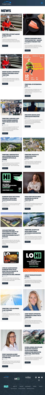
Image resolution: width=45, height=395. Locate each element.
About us (15, 386)
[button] (41, 3)
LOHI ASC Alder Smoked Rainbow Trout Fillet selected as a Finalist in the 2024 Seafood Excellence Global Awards (11, 271)
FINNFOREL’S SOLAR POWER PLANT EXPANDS (10, 309)
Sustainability (28, 386)
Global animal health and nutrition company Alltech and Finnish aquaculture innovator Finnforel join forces (33, 350)
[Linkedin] (36, 377)
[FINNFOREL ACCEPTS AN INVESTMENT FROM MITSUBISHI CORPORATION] (33, 226)
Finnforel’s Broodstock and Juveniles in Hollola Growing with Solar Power (10, 157)
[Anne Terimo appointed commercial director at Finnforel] (33, 310)
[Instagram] (39, 380)
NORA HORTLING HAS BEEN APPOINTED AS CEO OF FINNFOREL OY (33, 198)
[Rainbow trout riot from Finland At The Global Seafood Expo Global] (11, 193)
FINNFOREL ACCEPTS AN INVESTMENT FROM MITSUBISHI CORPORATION (33, 231)
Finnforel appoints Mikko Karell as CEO (11, 35)
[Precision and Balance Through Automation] (33, 111)
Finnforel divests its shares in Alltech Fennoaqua (32, 156)
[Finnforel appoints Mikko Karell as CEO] (11, 30)
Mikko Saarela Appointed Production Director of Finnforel (10, 73)
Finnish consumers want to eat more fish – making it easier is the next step (33, 40)
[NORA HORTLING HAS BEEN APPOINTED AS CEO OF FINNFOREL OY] (33, 193)
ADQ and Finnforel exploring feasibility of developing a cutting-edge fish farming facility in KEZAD (10, 233)
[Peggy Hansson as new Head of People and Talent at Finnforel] (11, 350)
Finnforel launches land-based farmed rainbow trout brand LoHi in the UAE (10, 121)
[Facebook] (42, 377)
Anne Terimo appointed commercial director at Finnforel (33, 315)
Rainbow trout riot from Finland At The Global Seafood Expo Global (11, 198)
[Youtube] (39, 377)
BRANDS (34, 386)
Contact (40, 386)
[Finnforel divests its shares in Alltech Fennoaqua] (33, 151)
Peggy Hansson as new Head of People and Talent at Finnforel (11, 355)
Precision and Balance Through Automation (32, 115)
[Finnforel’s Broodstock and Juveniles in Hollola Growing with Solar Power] (11, 151)
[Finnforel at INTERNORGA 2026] (33, 80)
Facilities (21, 386)
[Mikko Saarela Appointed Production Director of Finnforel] (11, 68)
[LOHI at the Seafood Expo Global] (33, 271)
